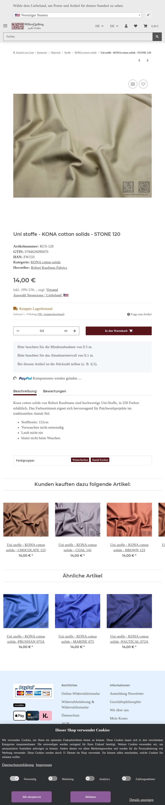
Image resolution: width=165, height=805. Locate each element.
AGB (65, 724)
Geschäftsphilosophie (125, 702)
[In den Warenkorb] (16, 74)
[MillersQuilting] (27, 26)
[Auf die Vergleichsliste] (132, 84)
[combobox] (77, 15)
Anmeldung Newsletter (127, 694)
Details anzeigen (141, 800)
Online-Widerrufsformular (81, 694)
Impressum (44, 765)
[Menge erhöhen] (74, 331)
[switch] (14, 778)
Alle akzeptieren (31, 796)
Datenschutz (70, 715)
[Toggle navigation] (5, 24)
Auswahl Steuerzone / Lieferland (37, 295)
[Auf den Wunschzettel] (143, 84)
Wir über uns (119, 710)
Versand (52, 290)
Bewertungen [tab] (54, 391)
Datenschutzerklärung (18, 765)
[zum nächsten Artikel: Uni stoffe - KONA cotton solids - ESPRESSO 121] (147, 60)
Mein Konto (119, 718)
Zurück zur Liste (25, 52)
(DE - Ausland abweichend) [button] (51, 314)
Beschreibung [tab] (25, 391)
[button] (126, 26)
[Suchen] (157, 36)
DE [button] (97, 26)
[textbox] (77, 15)
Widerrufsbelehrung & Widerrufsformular (78, 704)
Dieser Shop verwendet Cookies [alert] (82, 730)
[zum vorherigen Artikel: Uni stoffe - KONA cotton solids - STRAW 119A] (139, 60)
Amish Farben (100, 459)
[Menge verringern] (17, 331)
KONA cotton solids (46, 262)
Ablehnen (90, 796)
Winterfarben (80, 459)
